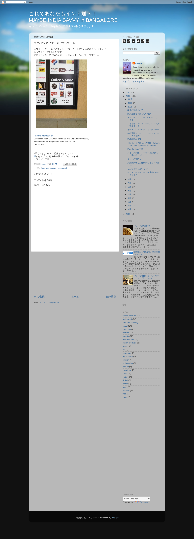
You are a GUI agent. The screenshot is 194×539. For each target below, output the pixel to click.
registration (128, 356)
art (124, 350)
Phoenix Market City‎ (43, 136)
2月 (130, 205)
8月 (130, 183)
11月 (130, 103)
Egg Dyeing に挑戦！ (136, 149)
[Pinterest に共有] (75, 164)
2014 (128, 92)
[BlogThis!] (67, 164)
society (126, 336)
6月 (130, 191)
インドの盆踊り (134, 159)
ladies (125, 384)
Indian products (129, 343)
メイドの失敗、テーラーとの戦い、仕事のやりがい (143, 154)
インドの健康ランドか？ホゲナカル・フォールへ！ (147, 277)
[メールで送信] (64, 164)
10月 (130, 107)
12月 (130, 99)
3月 (130, 202)
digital (125, 380)
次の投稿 (39, 296)
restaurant (62, 168)
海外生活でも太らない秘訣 (139, 114)
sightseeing (128, 363)
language (127, 353)
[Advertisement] (75, 273)
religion (126, 360)
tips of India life (129, 316)
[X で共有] (70, 164)
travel (125, 326)
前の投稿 (110, 296)
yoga (125, 397)
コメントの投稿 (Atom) (49, 302)
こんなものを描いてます (138, 169)
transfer (126, 390)
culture (126, 377)
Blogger (114, 518)
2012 (128, 214)
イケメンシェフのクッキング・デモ (143, 130)
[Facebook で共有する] (72, 164)
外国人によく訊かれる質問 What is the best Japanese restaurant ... (143, 144)
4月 (130, 198)
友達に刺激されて (135, 110)
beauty (126, 367)
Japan (125, 373)
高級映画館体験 (134, 139)
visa (124, 394)
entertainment (129, 339)
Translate (143, 502)
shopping (127, 329)
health (125, 346)
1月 (130, 209)
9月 (130, 179)
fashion (126, 333)
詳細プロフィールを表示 (133, 82)
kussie (138, 63)
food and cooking (49, 168)
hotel (125, 387)
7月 (130, 187)
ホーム (75, 296)
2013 (128, 96)
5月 (130, 194)
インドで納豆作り (142, 226)
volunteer (127, 370)
